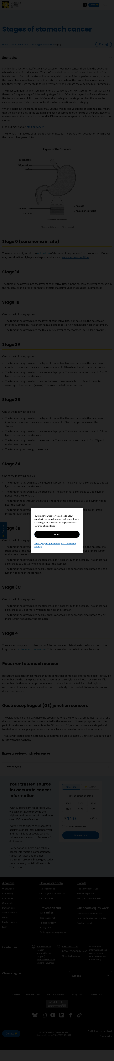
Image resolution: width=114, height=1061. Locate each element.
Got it (57, 534)
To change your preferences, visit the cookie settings (55, 545)
